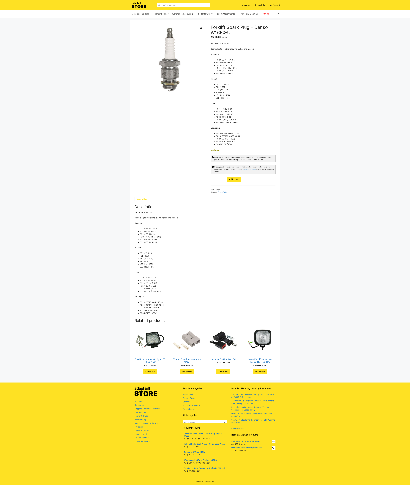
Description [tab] (141, 199)
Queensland (141, 434)
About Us (246, 5)
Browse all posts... (239, 429)
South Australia (142, 438)
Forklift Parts (204, 14)
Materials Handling (140, 14)
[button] (201, 28)
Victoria (139, 427)
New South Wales (144, 430)
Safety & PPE (161, 14)
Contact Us (260, 5)
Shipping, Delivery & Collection (147, 409)
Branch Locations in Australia (147, 423)
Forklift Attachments (225, 14)
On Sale (267, 14)
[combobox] (205, 421)
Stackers (186, 402)
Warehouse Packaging (182, 14)
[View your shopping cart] (278, 14)
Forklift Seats (188, 409)
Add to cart (234, 179)
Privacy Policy (140, 420)
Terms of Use (140, 412)
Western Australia (144, 441)
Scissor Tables (189, 398)
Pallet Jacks (188, 394)
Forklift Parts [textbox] (204, 423)
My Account (275, 5)
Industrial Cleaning (249, 14)
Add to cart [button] (150, 372)
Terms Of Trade (141, 416)
